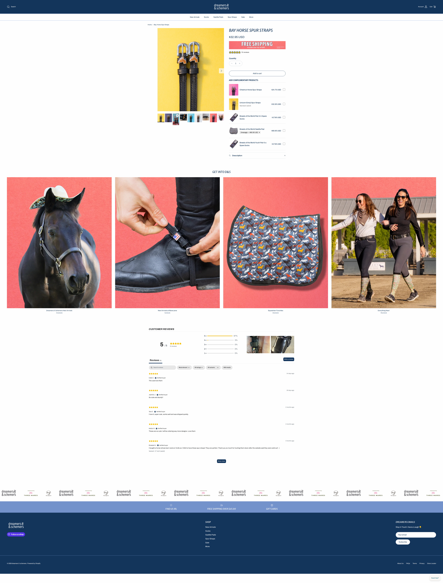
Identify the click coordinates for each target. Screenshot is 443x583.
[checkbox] (227, 367)
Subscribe (403, 542)
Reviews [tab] (155, 360)
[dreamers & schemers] (221, 6)
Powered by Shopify (33, 563)
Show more (221, 461)
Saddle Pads (218, 17)
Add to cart (257, 73)
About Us (400, 563)
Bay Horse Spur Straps (161, 25)
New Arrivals (194, 17)
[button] (221, 335)
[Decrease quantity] (231, 63)
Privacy (422, 563)
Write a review (288, 359)
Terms (415, 563)
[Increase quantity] (240, 63)
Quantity (232, 58)
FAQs (408, 563)
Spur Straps (232, 17)
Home (150, 25)
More (251, 17)
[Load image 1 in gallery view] (190, 69)
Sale (243, 17)
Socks (206, 17)
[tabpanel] (221, 415)
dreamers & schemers (19, 563)
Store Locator (431, 563)
